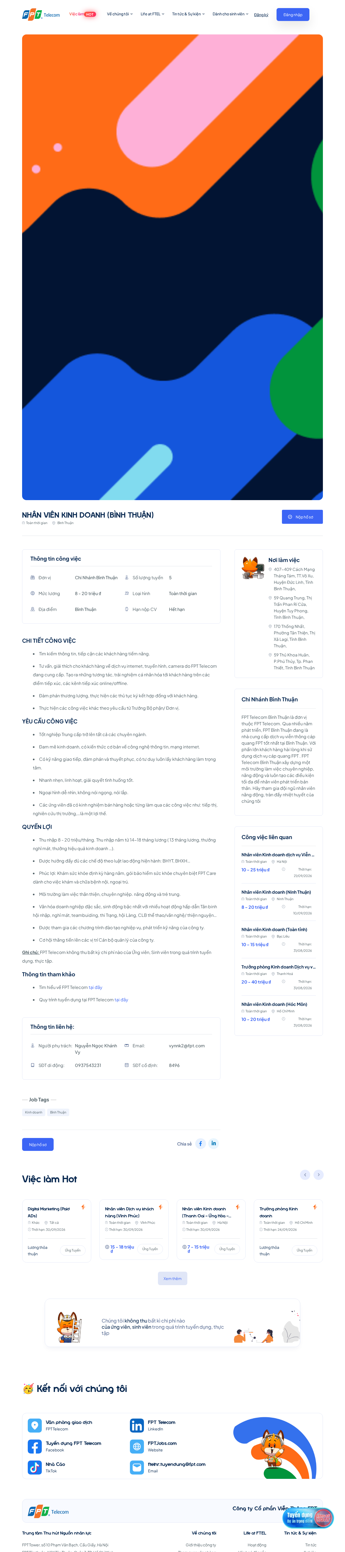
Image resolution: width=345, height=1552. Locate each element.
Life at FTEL (150, 13)
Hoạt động (257, 1544)
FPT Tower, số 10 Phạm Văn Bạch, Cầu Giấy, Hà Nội (65, 1544)
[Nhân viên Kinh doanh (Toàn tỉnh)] (279, 942)
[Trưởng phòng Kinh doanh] (211, 1231)
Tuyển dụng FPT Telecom (73, 1443)
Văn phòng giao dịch (69, 1422)
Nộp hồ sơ (304, 516)
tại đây (95, 987)
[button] (318, 1176)
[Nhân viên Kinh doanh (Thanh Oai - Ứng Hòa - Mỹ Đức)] (134, 1230)
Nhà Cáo (55, 1464)
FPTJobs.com (162, 1443)
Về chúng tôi (118, 13)
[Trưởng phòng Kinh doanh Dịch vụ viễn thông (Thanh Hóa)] (279, 980)
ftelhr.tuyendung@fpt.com (177, 1464)
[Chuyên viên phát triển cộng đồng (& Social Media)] (288, 1231)
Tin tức (310, 1544)
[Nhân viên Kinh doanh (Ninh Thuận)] (279, 905)
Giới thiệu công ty (201, 1544)
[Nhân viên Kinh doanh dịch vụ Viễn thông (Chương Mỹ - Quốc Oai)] (279, 868)
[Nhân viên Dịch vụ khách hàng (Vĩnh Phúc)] (56, 1230)
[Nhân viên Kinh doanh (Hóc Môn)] (279, 1015)
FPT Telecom (161, 1422)
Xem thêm (173, 1278)
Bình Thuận (58, 1112)
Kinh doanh (33, 1112)
